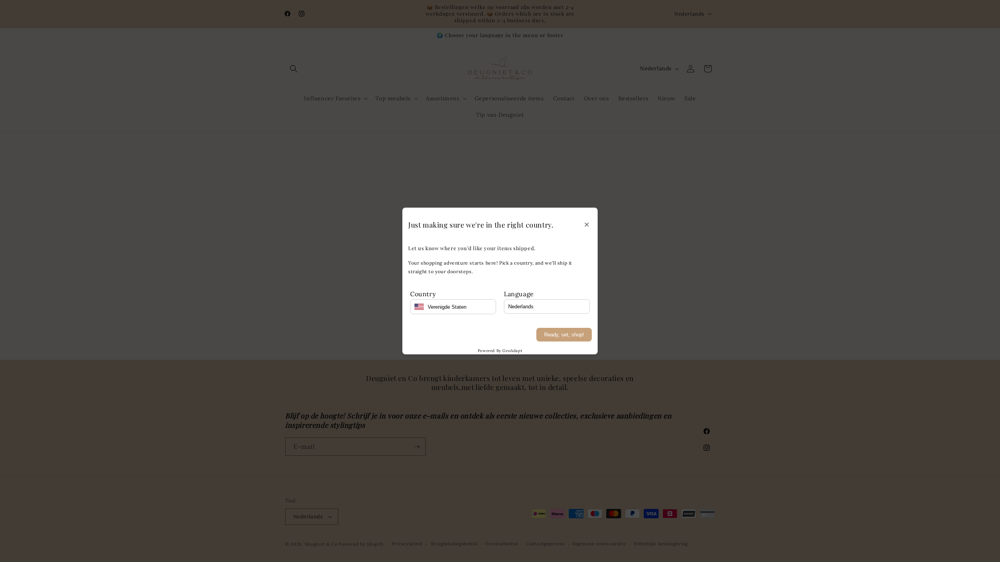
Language (519, 294)
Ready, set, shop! (564, 335)
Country (423, 294)
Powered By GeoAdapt (500, 350)
